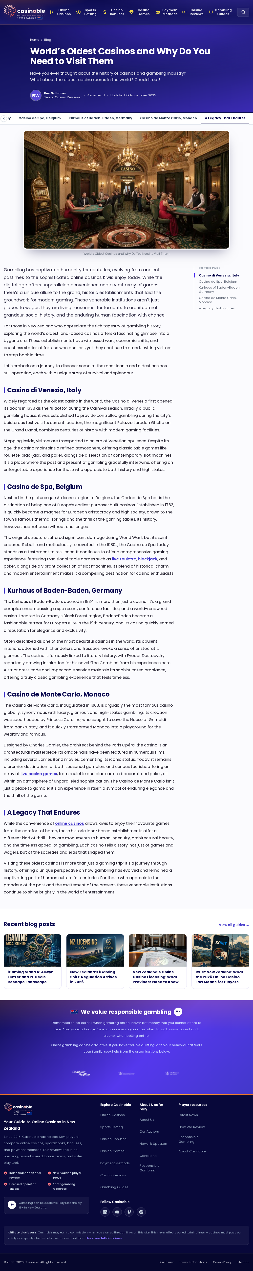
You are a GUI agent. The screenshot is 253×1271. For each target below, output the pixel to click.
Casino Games (112, 1151)
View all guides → (234, 925)
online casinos (69, 823)
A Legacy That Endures (225, 118)
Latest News (188, 1115)
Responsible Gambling (150, 1168)
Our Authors (149, 1131)
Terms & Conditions (193, 1262)
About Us (147, 1119)
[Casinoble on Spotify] (141, 1212)
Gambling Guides (114, 1187)
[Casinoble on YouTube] (117, 1212)
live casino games (39, 774)
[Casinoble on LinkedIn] (105, 1212)
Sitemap (242, 1262)
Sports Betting (111, 1127)
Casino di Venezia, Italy (219, 275)
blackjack (147, 559)
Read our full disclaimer (104, 1238)
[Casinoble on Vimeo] (129, 1212)
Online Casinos (112, 1115)
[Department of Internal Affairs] (172, 1073)
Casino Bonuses (113, 1139)
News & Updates (153, 1143)
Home (34, 40)
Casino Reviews (113, 1175)
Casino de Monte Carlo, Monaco (168, 118)
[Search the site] (243, 12)
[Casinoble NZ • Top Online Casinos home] (24, 11)
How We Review (192, 1127)
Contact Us (148, 1155)
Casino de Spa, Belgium (40, 118)
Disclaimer (166, 1262)
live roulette (124, 559)
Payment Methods (115, 1163)
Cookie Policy (222, 1262)
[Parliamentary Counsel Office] (127, 1073)
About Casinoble (192, 1151)
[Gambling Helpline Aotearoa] (81, 1073)
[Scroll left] (3, 118)
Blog (47, 40)
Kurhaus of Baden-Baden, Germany (100, 118)
